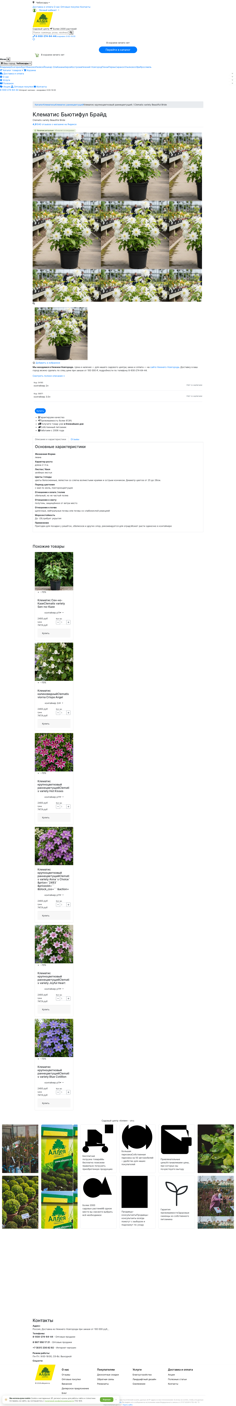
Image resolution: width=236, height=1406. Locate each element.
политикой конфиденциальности (59, 1401)
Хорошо (107, 1399)
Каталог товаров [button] (52, 96)
